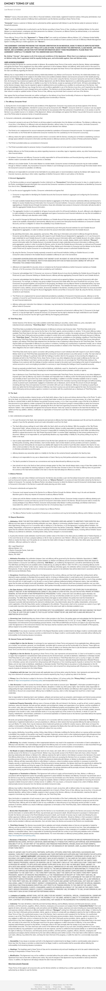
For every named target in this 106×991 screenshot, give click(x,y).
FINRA (69, 989)
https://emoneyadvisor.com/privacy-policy (29, 680)
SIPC (73, 989)
